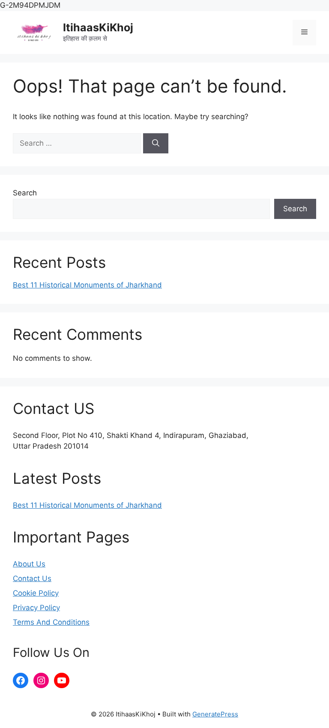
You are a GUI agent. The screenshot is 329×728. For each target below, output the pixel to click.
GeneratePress (215, 714)
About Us (29, 564)
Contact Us (32, 578)
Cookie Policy (36, 593)
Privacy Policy (36, 607)
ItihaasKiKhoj (98, 27)
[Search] (155, 143)
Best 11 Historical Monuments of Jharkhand (87, 285)
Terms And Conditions (51, 622)
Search (25, 193)
